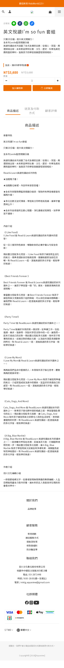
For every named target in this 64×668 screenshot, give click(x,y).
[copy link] (32, 23)
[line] (13, 23)
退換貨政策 (32, 541)
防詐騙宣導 (32, 549)
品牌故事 (32, 508)
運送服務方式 (32, 537)
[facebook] (20, 23)
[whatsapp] (26, 23)
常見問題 (32, 533)
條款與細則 (32, 545)
